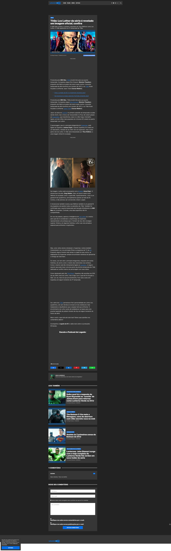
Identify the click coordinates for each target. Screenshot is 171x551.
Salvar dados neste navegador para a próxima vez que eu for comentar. (70, 500)
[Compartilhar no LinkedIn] (69, 368)
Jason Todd (67, 108)
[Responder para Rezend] (94, 473)
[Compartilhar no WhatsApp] (92, 368)
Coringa (64, 113)
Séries (73, 3)
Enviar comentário (73, 527)
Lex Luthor (82, 216)
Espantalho (55, 117)
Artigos (78, 3)
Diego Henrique (60, 375)
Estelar (80, 191)
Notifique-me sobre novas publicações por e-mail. (67, 524)
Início (52, 17)
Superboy (83, 265)
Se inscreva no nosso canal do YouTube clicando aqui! (71, 96)
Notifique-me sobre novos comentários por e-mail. (67, 520)
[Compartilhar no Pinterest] (76, 368)
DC (91, 250)
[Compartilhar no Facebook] (53, 368)
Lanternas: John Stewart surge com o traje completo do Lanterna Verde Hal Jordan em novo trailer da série (80, 454)
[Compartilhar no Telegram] (84, 368)
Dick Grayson (74, 102)
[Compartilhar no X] (61, 368)
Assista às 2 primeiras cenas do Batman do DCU (81, 435)
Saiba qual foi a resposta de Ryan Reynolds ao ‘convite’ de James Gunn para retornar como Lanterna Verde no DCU (80, 397)
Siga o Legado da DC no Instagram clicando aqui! (69, 93)
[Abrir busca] (121, 3)
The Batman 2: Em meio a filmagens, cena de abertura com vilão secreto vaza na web (80, 416)
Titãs (87, 86)
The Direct (70, 273)
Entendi (10, 547)
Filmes (68, 3)
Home (64, 3)
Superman (84, 125)
